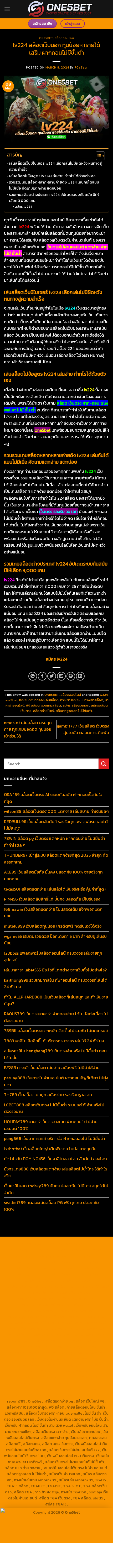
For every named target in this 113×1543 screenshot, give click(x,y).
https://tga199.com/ (24, 1317)
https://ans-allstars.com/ (74, 1298)
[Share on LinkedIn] (80, 676)
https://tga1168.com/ (39, 1280)
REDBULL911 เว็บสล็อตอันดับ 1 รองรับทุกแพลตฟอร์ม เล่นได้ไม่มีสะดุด (56, 824)
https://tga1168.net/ (56, 1286)
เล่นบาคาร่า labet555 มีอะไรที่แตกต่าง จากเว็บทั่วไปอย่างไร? (55, 970)
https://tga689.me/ (74, 1371)
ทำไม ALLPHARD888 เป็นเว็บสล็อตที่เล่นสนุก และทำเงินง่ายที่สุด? (56, 1000)
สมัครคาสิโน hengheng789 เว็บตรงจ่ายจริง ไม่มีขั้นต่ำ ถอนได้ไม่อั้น (55, 1054)
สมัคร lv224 (23, 206)
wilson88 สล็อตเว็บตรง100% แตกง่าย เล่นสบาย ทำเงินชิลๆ (56, 811)
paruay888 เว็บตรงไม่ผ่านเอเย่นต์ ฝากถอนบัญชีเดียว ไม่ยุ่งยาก (56, 1081)
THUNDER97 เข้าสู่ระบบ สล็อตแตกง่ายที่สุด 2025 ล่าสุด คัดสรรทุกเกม (56, 858)
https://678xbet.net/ (73, 1292)
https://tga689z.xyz (27, 1250)
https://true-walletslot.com (80, 1335)
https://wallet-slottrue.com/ (32, 1389)
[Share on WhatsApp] (32, 676)
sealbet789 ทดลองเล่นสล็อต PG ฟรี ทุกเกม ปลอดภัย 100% (51, 1205)
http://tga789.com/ (21, 1286)
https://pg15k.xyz (57, 1262)
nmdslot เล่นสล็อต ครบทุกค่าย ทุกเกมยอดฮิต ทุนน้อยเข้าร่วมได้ (28, 729)
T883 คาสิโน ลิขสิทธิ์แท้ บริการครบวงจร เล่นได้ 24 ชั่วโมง (54, 1041)
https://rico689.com (63, 1250)
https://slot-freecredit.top (32, 1335)
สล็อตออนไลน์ (64, 38)
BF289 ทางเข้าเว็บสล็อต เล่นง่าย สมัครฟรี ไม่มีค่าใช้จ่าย (52, 1067)
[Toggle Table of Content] (98, 155)
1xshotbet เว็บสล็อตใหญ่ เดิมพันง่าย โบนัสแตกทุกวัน (50, 1149)
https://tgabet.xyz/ (75, 1280)
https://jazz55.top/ (27, 1341)
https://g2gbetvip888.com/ (33, 1353)
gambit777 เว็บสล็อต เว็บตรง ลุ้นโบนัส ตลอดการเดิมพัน (83, 729)
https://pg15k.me (26, 1262)
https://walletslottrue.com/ (76, 1383)
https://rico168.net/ (38, 1304)
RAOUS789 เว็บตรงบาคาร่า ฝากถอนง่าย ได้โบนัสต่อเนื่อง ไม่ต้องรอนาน (56, 1017)
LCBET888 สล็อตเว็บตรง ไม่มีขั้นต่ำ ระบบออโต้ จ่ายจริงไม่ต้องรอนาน (54, 1108)
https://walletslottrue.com (33, 1329)
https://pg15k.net (22, 1268)
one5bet (11, 700)
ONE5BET (46, 38)
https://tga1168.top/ (91, 1286)
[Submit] (104, 764)
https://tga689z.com (39, 1244)
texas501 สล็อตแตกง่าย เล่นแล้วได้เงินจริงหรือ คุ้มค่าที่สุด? (55, 889)
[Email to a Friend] (61, 676)
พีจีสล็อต (80, 67)
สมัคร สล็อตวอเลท (76, 705)
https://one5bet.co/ (75, 1311)
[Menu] (7, 9)
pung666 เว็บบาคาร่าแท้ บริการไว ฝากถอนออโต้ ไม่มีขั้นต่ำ (54, 1138)
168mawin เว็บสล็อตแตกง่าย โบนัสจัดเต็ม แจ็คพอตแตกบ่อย (53, 912)
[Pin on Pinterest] (70, 676)
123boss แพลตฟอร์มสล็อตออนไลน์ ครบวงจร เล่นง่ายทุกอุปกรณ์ (53, 956)
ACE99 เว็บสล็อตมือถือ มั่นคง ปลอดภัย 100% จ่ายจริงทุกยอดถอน (53, 875)
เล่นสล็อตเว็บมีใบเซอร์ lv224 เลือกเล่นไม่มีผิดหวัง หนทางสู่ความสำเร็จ (55, 166)
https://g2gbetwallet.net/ (46, 1359)
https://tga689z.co (75, 1244)
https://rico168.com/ (74, 1304)
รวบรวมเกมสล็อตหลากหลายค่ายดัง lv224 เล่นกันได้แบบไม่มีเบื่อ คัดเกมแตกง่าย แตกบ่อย (54, 185)
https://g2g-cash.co (48, 1256)
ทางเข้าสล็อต (93, 700)
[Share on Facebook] (42, 676)
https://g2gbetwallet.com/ (81, 1353)
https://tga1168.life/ (38, 1292)
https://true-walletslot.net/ (82, 1389)
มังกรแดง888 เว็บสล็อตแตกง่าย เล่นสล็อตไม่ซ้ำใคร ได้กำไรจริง (55, 1172)
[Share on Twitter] (51, 676)
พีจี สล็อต (33, 705)
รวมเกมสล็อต (51, 705)
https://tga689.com (39, 1371)
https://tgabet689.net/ (77, 1377)
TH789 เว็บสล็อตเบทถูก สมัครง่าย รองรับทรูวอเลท (48, 1094)
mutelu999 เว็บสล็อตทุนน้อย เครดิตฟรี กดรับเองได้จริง (52, 926)
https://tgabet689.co (32, 1383)
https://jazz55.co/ (82, 1347)
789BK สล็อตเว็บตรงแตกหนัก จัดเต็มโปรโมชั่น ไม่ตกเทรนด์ (56, 1030)
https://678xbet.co (34, 1298)
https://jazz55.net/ (89, 1323)
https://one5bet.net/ (38, 1311)
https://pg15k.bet (82, 1256)
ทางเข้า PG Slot (71, 700)
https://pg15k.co (87, 1262)
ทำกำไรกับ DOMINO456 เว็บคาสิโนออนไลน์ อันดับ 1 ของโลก (55, 1158)
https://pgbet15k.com (56, 1268)
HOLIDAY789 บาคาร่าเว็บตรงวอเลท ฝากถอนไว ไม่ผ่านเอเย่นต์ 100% (50, 1125)
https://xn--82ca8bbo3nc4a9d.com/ (50, 1362)
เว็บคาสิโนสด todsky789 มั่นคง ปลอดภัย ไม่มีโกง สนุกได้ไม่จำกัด (56, 1189)
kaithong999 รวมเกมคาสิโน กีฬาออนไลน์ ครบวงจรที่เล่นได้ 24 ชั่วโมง (55, 983)
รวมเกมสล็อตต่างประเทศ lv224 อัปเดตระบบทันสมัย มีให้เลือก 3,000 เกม (54, 197)
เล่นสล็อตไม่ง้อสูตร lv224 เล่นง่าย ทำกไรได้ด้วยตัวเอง (52, 176)
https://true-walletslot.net (80, 1329)
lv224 (104, 694)
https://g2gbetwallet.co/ (79, 1365)
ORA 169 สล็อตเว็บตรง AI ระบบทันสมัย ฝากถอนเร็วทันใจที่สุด (53, 797)
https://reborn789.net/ (63, 1317)
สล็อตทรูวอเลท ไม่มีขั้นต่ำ (74, 710)
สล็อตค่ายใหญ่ (43, 710)
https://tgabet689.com (36, 1377)
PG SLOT (26, 700)
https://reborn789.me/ (52, 1323)
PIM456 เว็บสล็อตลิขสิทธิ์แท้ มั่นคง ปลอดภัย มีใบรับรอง (52, 899)
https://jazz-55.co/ (62, 1341)
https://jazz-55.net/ (47, 1347)
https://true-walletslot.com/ (32, 1395)
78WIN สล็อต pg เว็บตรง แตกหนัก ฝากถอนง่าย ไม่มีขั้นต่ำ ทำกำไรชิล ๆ (54, 841)
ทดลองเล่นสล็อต (46, 700)
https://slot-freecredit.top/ (82, 1395)
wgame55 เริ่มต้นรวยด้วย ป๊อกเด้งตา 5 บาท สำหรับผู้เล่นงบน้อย (55, 939)
